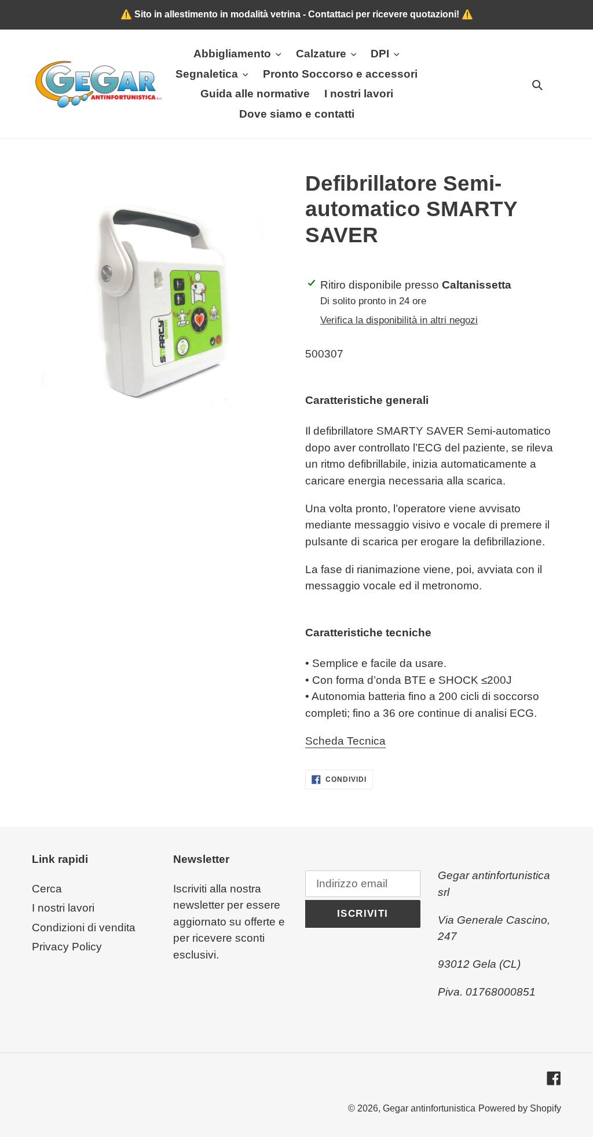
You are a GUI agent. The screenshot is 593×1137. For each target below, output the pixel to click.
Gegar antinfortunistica (429, 1108)
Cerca (47, 889)
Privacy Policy (67, 947)
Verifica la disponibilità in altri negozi (399, 320)
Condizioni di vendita (84, 927)
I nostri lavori (63, 908)
